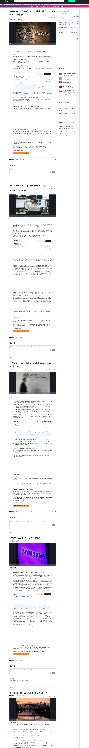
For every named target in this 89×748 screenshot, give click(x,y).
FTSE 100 (42, 404)
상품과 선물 (22, 4)
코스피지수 (42, 439)
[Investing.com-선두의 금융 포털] (6, 1)
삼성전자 (31, 441)
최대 (26, 79)
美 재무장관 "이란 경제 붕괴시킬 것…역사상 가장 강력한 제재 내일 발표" (68, 82)
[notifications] (84, 0)
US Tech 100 (61, 27)
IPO (30, 4)
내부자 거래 (36, 4)
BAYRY (19, 61)
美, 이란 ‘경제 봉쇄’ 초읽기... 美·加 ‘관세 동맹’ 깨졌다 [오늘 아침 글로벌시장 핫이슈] (69, 91)
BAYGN (28, 51)
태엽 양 (13, 678)
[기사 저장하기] (49, 17)
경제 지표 (18, 4)
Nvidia (25, 443)
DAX (18, 406)
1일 (15, 79)
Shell (27, 476)
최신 (3, 4)
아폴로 (47, 476)
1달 (18, 79)
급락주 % (68, 102)
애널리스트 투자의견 (41, 4)
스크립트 (48, 4)
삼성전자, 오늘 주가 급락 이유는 (67, 86)
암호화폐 (28, 4)
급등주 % (64, 102)
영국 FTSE (25, 735)
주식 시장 (15, 4)
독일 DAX (15, 735)
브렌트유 (25, 454)
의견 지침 (10, 527)
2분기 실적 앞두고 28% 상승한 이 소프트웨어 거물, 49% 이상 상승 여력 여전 (69, 73)
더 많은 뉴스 (66, 94)
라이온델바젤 (43, 476)
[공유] (46, 17)
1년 (22, 79)
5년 (24, 79)
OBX (37, 271)
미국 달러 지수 (61, 32)
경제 (12, 4)
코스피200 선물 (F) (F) (62, 24)
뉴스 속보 (9, 4)
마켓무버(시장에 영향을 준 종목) (64, 99)
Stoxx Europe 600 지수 (24, 731)
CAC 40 (35, 406)
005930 (28, 572)
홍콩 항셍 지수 (16, 441)
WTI (41, 454)
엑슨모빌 (38, 476)
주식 (68, 11)
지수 (62, 11)
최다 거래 (60, 102)
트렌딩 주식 (61, 122)
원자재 (65, 11)
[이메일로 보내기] (29, 159)
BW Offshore (23, 224)
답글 (11, 682)
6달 (20, 79)
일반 (33, 4)
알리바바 (35, 441)
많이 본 (6, 4)
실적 (45, 4)
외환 (25, 4)
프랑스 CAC (20, 735)
